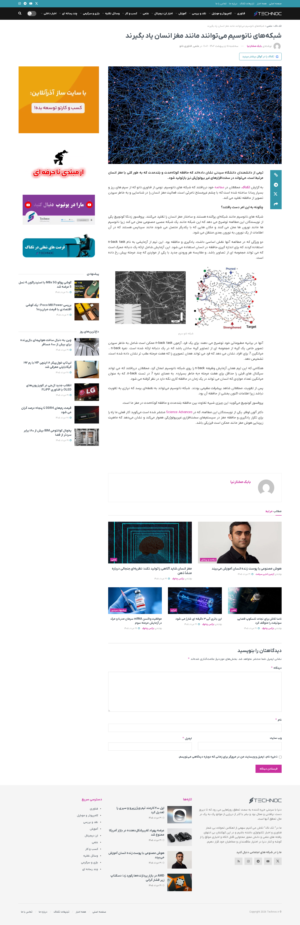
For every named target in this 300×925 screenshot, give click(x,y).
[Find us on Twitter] (278, 861)
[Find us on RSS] (238, 861)
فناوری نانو (185, 46)
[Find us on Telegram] (258, 861)
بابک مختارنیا (254, 46)
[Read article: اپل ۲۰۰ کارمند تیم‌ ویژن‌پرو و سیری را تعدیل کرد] (179, 815)
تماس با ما (221, 3)
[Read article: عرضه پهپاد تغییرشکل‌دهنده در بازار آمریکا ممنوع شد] (179, 837)
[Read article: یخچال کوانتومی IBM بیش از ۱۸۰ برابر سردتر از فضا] (86, 437)
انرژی (173, 610)
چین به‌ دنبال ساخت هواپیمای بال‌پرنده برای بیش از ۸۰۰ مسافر (45, 342)
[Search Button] (19, 13)
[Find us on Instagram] (248, 861)
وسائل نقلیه (112, 13)
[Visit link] (58, 99)
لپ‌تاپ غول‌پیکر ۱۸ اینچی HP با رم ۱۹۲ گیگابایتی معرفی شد (47, 365)
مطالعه (219, 187)
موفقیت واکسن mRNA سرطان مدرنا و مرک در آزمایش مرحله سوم (136, 621)
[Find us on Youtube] (268, 861)
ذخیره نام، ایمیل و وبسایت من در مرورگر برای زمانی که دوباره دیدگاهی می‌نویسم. (228, 757)
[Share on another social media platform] (276, 204)
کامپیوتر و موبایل (222, 13)
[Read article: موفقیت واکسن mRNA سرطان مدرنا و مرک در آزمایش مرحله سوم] (135, 600)
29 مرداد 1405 (131, 628)
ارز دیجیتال (91, 836)
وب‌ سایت (276, 738)
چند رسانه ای (69, 13)
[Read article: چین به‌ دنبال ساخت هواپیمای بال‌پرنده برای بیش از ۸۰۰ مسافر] (86, 347)
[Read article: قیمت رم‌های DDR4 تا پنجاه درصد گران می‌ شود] (86, 414)
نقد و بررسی (199, 13)
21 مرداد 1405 (62, 314)
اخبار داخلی (50, 13)
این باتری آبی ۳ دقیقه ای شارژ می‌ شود (198, 619)
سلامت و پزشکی (208, 559)
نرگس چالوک (178, 578)
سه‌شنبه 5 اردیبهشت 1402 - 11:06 (220, 46)
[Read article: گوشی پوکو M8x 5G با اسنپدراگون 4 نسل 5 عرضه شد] (86, 289)
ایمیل (187, 738)
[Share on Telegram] (276, 185)
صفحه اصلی (275, 3)
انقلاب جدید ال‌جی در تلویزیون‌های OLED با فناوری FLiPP (48, 387)
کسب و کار (131, 13)
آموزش (182, 13)
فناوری (241, 13)
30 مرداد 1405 (62, 292)
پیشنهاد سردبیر (118, 610)
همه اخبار (262, 3)
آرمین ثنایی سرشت (265, 574)
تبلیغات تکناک (247, 3)
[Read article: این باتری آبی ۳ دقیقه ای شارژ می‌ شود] (195, 600)
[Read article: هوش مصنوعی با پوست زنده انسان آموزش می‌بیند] (240, 542)
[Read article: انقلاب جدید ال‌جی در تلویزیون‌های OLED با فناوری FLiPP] (86, 392)
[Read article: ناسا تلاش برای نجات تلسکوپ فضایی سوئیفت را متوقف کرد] (255, 600)
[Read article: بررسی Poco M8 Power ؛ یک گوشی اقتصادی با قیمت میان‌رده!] (86, 312)
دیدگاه (276, 668)
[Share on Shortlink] (276, 175)
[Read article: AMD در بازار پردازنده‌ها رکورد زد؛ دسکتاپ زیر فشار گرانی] (179, 882)
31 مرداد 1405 (244, 574)
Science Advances (179, 412)
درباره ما (233, 3)
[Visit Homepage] (268, 13)
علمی (146, 13)
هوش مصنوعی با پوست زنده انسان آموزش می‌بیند (247, 569)
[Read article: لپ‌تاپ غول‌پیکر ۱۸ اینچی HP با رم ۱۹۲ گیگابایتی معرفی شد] (86, 369)
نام (278, 720)
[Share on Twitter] (276, 194)
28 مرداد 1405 (62, 372)
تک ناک (278, 26)
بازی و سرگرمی (91, 13)
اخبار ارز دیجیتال (163, 13)
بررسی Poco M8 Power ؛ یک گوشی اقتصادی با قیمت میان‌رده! (48, 307)
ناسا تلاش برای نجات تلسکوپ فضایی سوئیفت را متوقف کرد (259, 621)
